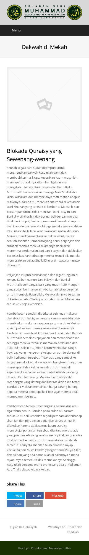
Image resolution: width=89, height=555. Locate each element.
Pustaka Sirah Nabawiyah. (47, 548)
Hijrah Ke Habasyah (23, 527)
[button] (16, 495)
